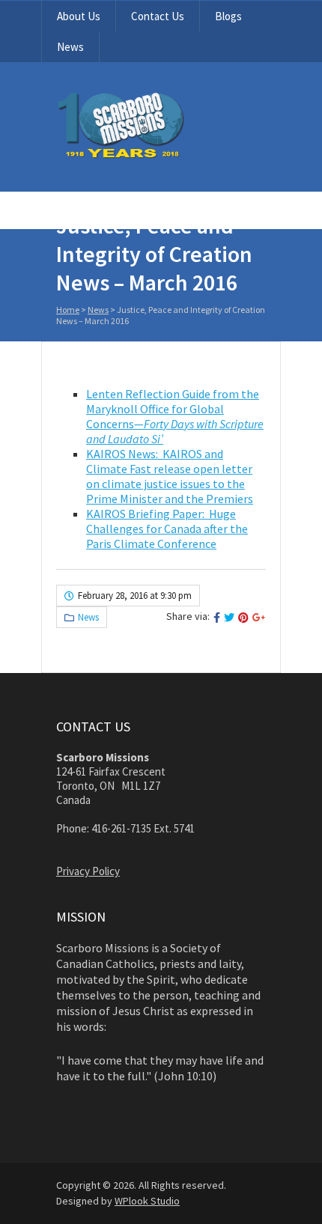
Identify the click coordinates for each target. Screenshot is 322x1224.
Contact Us (157, 16)
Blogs (228, 16)
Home (67, 309)
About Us (78, 16)
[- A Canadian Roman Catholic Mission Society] (161, 155)
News (70, 47)
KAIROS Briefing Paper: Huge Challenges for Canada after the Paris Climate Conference (167, 528)
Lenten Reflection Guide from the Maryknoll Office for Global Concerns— (175, 416)
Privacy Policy (88, 871)
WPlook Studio (147, 1201)
